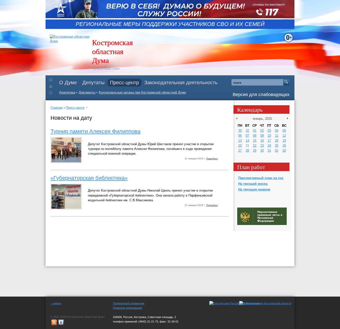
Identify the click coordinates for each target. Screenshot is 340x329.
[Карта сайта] (52, 86)
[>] (286, 118)
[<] (238, 118)
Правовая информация (127, 307)
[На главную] (52, 78)
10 (269, 135)
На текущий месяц (253, 184)
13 (240, 140)
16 (262, 140)
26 (284, 145)
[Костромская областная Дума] (52, 93)
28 (247, 150)
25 (276, 145)
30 (240, 130)
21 (247, 145)
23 (262, 145)
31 (247, 130)
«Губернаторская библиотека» (89, 178)
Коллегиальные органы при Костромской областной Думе (142, 92)
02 (262, 130)
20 (240, 145)
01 (254, 130)
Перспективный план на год (260, 178)
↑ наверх (55, 303)
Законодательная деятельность (181, 82)
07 (247, 135)
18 (276, 140)
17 (269, 140)
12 (284, 135)
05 (284, 130)
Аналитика (67, 92)
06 (240, 135)
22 (254, 145)
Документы (87, 92)
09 (262, 135)
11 (276, 135)
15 (254, 140)
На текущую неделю (254, 189)
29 (254, 150)
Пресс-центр (124, 82)
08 (254, 135)
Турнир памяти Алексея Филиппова (95, 131)
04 (276, 130)
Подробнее (212, 158)
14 (247, 140)
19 (284, 140)
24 (269, 145)
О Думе (68, 82)
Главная (57, 108)
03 (269, 130)
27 (240, 150)
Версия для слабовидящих (261, 94)
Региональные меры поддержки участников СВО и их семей (170, 24)
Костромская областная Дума (112, 51)
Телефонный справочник (128, 303)
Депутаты (93, 82)
